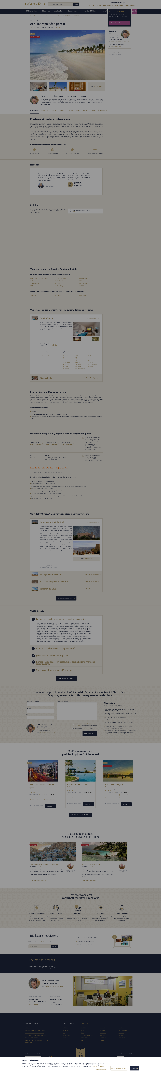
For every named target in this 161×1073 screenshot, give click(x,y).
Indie (82, 1030)
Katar (83, 1040)
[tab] (66, 318)
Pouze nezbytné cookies (118, 1068)
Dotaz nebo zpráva (62, 701)
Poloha (53, 110)
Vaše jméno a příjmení (32, 701)
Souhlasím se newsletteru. (41, 942)
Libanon (102, 1028)
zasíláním (86, 728)
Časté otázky (119, 5)
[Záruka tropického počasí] (38, 87)
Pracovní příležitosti (31, 1038)
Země (93, 5)
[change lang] (35, 4)
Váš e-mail (29, 715)
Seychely (121, 1033)
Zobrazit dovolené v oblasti (79, 814)
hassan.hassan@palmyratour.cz (120, 42)
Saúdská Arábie (123, 1030)
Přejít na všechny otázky (65, 678)
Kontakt (132, 5)
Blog (104, 5)
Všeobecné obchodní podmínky (35, 1030)
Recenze (110, 5)
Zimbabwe (122, 1038)
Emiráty (83, 1028)
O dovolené (34, 110)
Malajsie (102, 1030)
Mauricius (103, 1038)
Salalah (60, 15)
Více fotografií (98, 86)
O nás (127, 5)
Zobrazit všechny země (88, 1023)
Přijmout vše (134, 1068)
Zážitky (92, 110)
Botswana (66, 1038)
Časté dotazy (102, 110)
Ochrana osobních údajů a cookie (36, 1035)
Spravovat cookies (101, 1069)
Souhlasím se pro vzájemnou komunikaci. (85, 724)
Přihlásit (54, 946)
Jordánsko (85, 1038)
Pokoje (70, 110)
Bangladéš (66, 1035)
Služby (99, 5)
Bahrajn (65, 1030)
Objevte (49, 806)
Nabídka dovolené (31, 11)
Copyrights (29, 1042)
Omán (54, 15)
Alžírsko (65, 1028)
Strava (78, 110)
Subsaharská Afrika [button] (90, 11)
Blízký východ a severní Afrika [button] (52, 11)
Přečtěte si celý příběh (38, 880)
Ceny (85, 110)
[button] (66, 318)
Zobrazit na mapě (34, 1004)
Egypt (64, 1040)
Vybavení (62, 110)
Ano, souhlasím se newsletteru (85, 728)
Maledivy (103, 1033)
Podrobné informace (98, 1066)
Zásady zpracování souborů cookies (37, 1040)
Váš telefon (29, 708)
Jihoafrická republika (88, 1035)
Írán (82, 1033)
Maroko (102, 1035)
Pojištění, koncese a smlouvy (34, 1033)
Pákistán (121, 1028)
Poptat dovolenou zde (118, 23)
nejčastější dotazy (116, 46)
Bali (64, 1033)
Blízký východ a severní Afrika (42, 15)
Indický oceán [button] (72, 11)
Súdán (121, 1035)
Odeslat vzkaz (88, 733)
